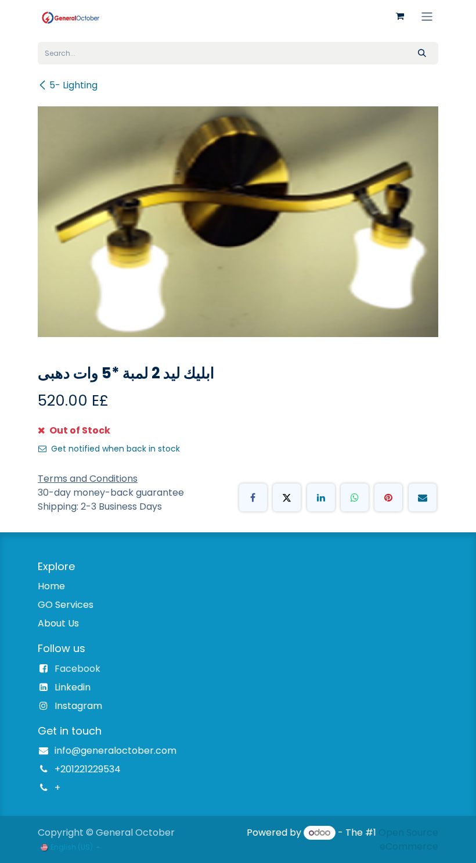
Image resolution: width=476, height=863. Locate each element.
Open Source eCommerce (408, 839)
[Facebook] (253, 497)
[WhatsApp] (355, 497)
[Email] (423, 497)
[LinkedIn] (321, 497)
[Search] (422, 53)
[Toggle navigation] (427, 16)
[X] (287, 497)
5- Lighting (73, 85)
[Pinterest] (388, 497)
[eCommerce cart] (400, 16)
